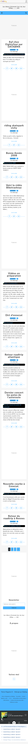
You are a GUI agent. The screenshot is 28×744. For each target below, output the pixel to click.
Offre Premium (6, 700)
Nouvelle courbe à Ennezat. (14, 485)
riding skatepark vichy (14, 126)
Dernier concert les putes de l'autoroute (14, 395)
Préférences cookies (14, 702)
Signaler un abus (4, 698)
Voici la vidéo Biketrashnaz (14, 186)
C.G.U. (10, 698)
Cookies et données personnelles (17, 700)
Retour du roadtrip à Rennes (14, 517)
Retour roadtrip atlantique (14, 356)
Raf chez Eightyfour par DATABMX (14, 44)
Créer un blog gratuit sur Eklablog (8, 696)
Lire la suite (14, 64)
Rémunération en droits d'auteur (19, 698)
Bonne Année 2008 (14, 154)
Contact (23, 696)
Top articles (18, 696)
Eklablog (24, 692)
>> (18, 549)
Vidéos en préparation (14, 274)
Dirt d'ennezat (14, 315)
